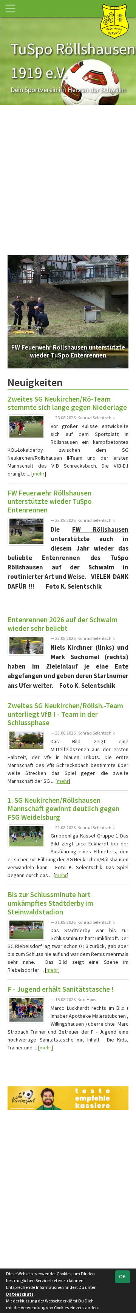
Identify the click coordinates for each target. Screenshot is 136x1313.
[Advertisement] (68, 184)
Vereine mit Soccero (68, 1067)
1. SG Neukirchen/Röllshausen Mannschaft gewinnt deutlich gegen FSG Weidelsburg (63, 809)
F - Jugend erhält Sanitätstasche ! (61, 989)
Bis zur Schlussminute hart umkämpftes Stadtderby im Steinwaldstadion (50, 903)
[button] (17, 311)
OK (122, 1276)
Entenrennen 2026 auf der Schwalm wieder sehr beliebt (62, 624)
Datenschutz (20, 1294)
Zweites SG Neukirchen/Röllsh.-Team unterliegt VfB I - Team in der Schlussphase (65, 714)
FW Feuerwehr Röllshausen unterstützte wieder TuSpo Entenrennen (50, 501)
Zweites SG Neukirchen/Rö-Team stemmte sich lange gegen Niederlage (67, 403)
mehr (39, 473)
